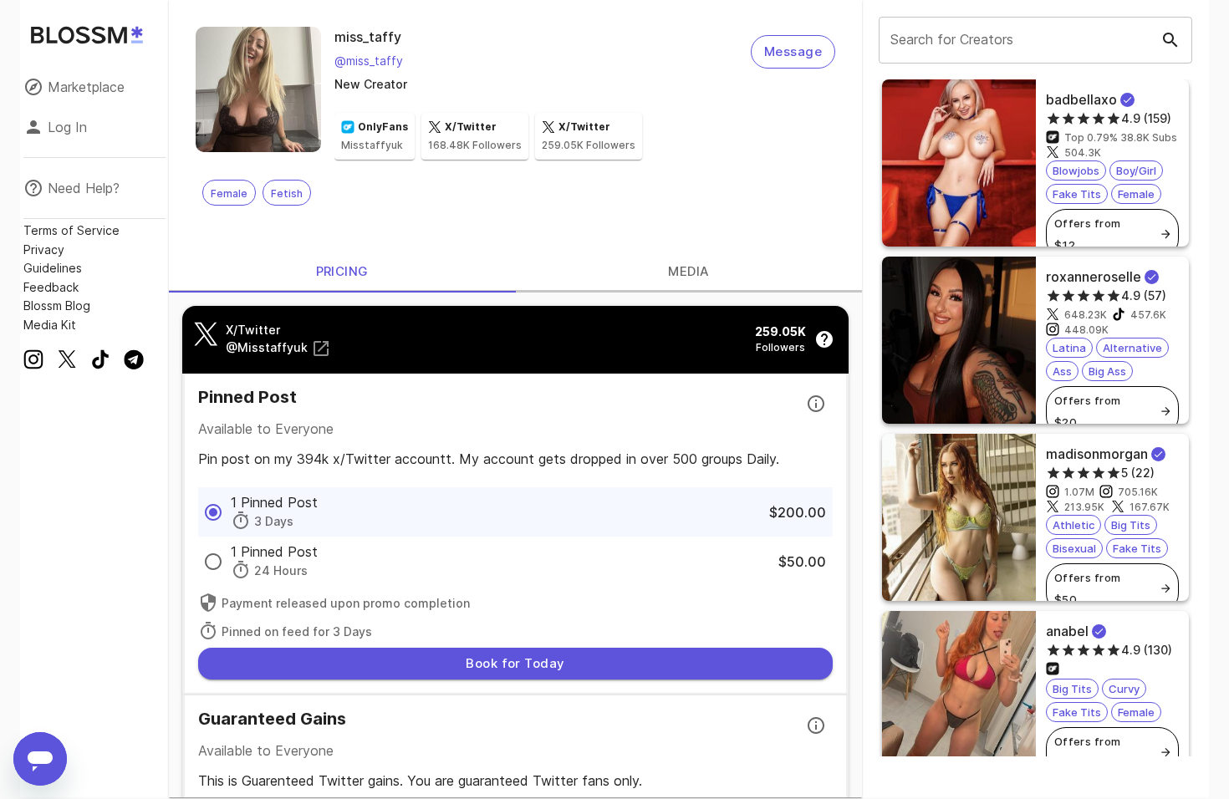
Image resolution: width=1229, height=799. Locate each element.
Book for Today (515, 663)
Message (793, 51)
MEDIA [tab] (688, 271)
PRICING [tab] (342, 271)
